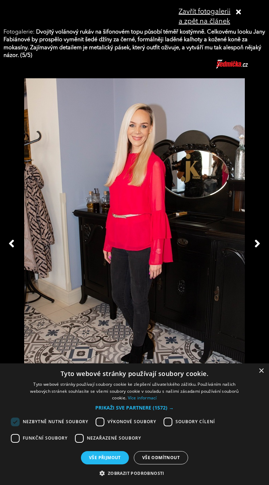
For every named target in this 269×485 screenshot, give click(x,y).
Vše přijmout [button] (105, 458)
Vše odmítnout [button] (161, 458)
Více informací (142, 398)
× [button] (261, 371)
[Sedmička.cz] (240, 67)
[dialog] (134, 424)
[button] (134, 407)
